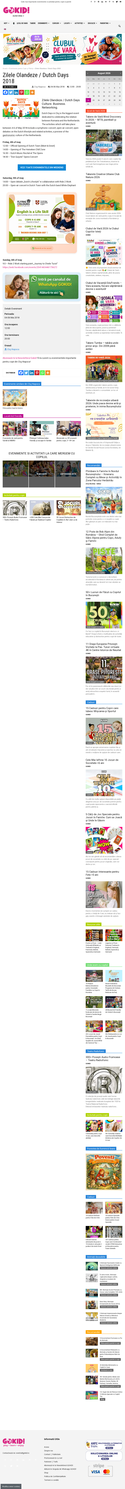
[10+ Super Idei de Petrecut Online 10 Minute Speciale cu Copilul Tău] (92, 1395)
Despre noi (48, 1450)
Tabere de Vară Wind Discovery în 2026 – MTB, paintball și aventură (103, 119)
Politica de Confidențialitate (55, 1476)
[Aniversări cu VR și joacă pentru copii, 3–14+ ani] (69, 429)
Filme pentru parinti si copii (110, 1343)
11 (93, 92)
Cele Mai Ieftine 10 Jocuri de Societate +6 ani (102, 761)
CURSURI (55, 23)
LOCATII (67, 23)
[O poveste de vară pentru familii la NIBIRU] (15, 429)
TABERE (33, 23)
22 (114, 96)
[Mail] (106, 1)
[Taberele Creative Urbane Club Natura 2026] (104, 197)
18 (93, 96)
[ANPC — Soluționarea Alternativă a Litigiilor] (104, 1445)
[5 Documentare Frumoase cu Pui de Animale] (92, 1341)
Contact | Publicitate (52, 1454)
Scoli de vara (91, 209)
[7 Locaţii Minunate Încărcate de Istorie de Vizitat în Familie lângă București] (94, 1002)
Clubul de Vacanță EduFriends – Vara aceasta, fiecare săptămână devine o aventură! (104, 285)
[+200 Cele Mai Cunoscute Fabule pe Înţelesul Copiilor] (42, 508)
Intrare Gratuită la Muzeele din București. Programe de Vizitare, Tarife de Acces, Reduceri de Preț (113, 988)
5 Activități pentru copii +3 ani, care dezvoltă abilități (94, 1136)
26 (99, 100)
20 (104, 96)
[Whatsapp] (26, 92)
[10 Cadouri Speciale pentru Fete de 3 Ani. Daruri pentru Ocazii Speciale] (113, 1208)
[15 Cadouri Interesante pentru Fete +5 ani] (104, 894)
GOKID (88, 126)
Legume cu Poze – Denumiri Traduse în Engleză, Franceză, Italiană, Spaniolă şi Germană (112, 947)
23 (120, 96)
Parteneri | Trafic (51, 1461)
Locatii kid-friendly (13, 416)
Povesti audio (91, 1092)
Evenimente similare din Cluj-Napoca (22, 384)
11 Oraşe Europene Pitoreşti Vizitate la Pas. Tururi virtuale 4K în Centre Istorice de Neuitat (103, 647)
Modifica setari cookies (11, 1486)
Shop (46, 1472)
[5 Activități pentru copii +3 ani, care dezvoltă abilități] (94, 1126)
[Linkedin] (102, 1)
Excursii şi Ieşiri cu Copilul (95, 512)
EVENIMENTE (42, 23)
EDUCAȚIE (91, 23)
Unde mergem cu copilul (95, 627)
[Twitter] (117, 1)
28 (93, 84)
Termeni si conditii (51, 1480)
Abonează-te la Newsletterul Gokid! (20, 358)
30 (104, 84)
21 (109, 96)
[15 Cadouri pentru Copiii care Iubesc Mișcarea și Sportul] (104, 731)
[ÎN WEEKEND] (42, 469)
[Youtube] (120, 1)
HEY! (5, 23)
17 (88, 96)
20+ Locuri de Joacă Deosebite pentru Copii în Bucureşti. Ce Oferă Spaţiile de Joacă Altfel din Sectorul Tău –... (94, 1038)
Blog (102, 1399)
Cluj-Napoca (39, 86)
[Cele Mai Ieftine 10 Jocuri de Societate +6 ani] (104, 782)
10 (88, 92)
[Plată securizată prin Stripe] (100, 1470)
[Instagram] (98, 1)
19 (99, 96)
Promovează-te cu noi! (53, 1458)
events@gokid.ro (22, 1453)
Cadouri (89, 743)
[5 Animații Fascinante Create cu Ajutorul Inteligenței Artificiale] (92, 1266)
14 (109, 92)
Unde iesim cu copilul (97, 965)
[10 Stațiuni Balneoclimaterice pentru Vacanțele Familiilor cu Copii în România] (94, 976)
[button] (119, 26)
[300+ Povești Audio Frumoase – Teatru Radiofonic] (15, 508)
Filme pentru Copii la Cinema (13, 408)
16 (120, 92)
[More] (32, 92)
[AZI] (15, 469)
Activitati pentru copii (14, 495)
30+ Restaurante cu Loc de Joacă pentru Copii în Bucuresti (113, 1036)
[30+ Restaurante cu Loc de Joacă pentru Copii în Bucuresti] (113, 1026)
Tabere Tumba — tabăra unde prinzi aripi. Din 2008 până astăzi (102, 345)
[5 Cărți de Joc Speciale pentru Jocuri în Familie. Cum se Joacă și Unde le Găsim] (104, 840)
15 (114, 92)
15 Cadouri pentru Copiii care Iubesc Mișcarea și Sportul (102, 710)
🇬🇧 (5, 29)
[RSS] (113, 1)
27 (88, 84)
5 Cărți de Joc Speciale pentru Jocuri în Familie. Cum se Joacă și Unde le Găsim (104, 817)
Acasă (5, 68)
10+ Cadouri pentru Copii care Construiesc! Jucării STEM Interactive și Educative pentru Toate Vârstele (113, 1244)
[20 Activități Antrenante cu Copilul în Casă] (92, 1368)
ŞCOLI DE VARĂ (22, 23)
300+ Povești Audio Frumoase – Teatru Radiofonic (103, 1059)
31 (109, 84)
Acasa (46, 1447)
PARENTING (104, 23)
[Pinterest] (109, 1)
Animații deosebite (96, 1257)
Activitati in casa (106, 1370)
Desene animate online (109, 1268)
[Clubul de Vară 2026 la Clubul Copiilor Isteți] (104, 251)
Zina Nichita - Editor (93, 484)
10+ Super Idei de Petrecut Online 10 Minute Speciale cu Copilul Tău (111, 1394)
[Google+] (95, 1)
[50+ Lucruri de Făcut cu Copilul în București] (104, 615)
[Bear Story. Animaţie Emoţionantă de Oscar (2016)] (92, 1305)
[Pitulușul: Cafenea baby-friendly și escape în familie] (42, 429)
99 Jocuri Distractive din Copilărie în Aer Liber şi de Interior (67, 519)
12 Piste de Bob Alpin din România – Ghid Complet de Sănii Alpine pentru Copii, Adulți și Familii (103, 536)
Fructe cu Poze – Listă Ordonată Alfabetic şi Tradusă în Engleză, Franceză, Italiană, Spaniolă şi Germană (93, 947)
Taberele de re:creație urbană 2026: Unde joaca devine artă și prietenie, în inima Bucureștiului (103, 403)
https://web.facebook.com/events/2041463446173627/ (30, 267)
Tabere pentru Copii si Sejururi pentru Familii (102, 155)
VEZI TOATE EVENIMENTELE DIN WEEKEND (41, 167)
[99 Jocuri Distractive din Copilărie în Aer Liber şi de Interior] (69, 508)
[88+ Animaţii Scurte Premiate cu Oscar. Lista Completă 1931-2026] (92, 1293)
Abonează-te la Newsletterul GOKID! (58, 1465)
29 (99, 84)
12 (99, 92)
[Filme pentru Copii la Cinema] (15, 397)
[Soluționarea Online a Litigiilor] (104, 1456)
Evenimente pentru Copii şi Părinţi (21, 68)
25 (93, 100)
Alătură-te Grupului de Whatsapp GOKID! (60, 1469)
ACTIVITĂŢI (79, 23)
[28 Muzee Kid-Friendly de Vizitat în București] (113, 1002)
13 (104, 92)
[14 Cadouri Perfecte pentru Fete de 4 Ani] (94, 1208)
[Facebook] (91, 1)
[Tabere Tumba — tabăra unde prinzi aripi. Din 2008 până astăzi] (104, 368)
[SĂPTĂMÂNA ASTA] (68, 469)
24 (88, 100)
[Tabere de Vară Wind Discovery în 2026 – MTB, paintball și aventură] (104, 142)
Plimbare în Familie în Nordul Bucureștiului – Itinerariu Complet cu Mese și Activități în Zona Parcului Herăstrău (104, 476)
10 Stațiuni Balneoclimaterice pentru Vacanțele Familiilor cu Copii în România (93, 988)
